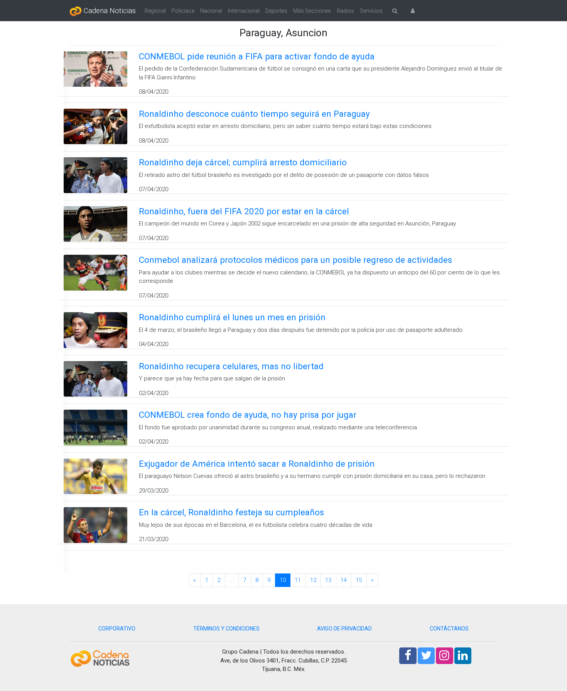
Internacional (244, 11)
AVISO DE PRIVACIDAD (344, 628)
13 (328, 580)
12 (313, 580)
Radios (345, 11)
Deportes (276, 11)
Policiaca (183, 11)
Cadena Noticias (109, 11)
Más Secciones (312, 11)
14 (344, 580)
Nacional (211, 11)
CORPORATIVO (116, 628)
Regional (155, 11)
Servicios (371, 11)
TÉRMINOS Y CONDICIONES (226, 628)
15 (359, 580)
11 (298, 580)
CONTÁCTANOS (449, 628)
